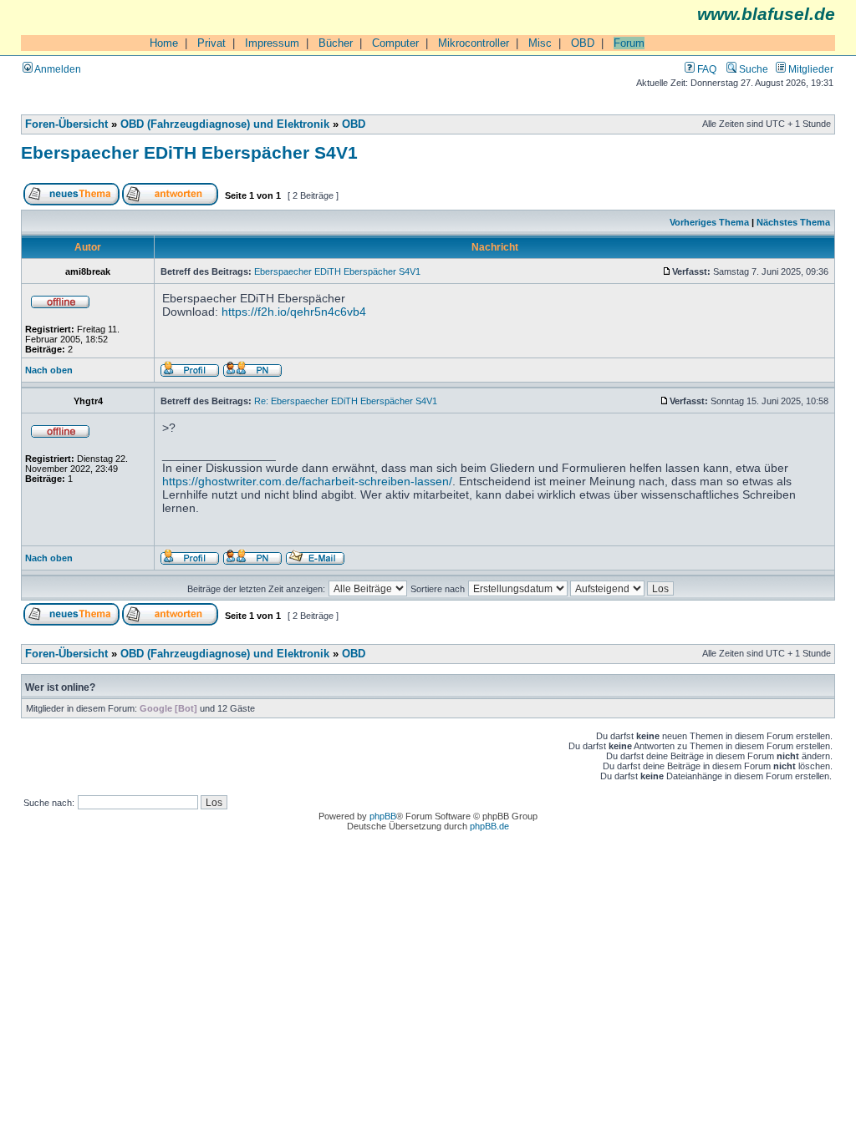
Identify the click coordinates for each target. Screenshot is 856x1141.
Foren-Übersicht (66, 124)
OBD (582, 43)
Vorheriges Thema (709, 222)
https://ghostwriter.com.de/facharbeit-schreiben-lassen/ (307, 481)
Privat (211, 43)
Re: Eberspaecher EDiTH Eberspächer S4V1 (345, 401)
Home (164, 43)
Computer (395, 43)
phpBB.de (489, 826)
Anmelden (57, 68)
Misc (540, 43)
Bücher (335, 43)
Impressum (272, 43)
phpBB (382, 816)
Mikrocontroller (473, 43)
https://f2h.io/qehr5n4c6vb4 (294, 311)
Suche (752, 68)
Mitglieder (809, 68)
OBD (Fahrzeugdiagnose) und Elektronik (224, 124)
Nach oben (49, 370)
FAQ (705, 68)
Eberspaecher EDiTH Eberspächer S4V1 (189, 152)
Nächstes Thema (793, 222)
